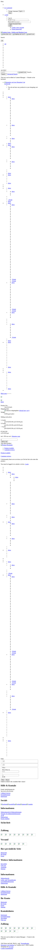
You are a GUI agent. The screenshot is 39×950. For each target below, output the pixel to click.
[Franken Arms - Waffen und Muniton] (14, 32)
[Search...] (22, 72)
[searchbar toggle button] (30, 34)
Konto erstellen (5, 819)
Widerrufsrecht (5, 878)
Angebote (3, 867)
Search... (29, 72)
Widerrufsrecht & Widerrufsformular (11, 812)
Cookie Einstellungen (7, 948)
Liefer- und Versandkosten (8, 880)
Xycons (11, 947)
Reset (7, 780)
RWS (2, 402)
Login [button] (6, 15)
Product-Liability (9, 448)
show (9, 97)
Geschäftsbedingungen (7, 881)
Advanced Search (12, 74)
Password (11, 22)
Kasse (2, 856)
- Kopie (10, 200)
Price (3, 770)
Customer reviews (9, 450)
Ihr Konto (3, 854)
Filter (2, 780)
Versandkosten (25, 943)
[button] (8, 8)
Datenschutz (4, 817)
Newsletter (4, 864)
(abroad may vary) (24, 410)
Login (27, 464)
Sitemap (3, 869)
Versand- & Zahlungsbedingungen (10, 814)
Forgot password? (17, 29)
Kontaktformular (5, 795)
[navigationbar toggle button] (6, 34)
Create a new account (18, 27)
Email (9, 20)
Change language (13, 11)
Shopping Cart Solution (7, 945)
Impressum (4, 796)
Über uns (3, 865)
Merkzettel (4, 852)
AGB (2, 815)
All (5, 44)
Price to (7, 770)
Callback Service (5, 793)
